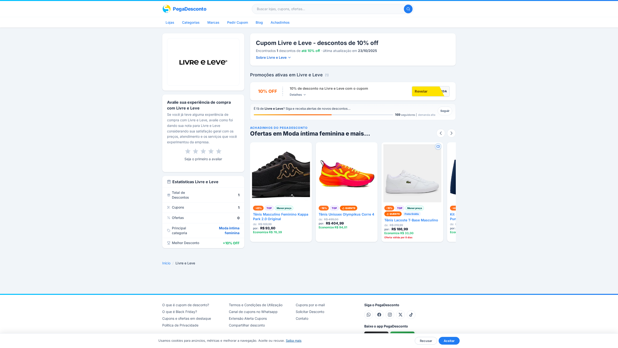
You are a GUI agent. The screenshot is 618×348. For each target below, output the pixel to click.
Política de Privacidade (180, 325)
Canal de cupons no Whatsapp (253, 312)
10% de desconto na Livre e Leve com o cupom (329, 88)
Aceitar (449, 341)
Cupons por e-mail (310, 305)
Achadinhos (280, 22)
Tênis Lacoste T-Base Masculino (411, 220)
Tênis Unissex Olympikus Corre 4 (346, 214)
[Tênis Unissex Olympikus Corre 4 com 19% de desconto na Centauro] (347, 173)
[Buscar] (408, 9)
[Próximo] (451, 133)
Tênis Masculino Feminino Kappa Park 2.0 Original (280, 216)
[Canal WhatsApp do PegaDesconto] (368, 314)
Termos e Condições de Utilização (255, 305)
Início (166, 263)
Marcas (213, 22)
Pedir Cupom (237, 22)
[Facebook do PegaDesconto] (379, 314)
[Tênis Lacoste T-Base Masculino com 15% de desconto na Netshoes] (412, 173)
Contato (302, 318)
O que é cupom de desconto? (185, 305)
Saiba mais (294, 340)
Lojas (170, 22)
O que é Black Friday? (179, 312)
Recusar (426, 341)
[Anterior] (440, 133)
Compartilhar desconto (247, 325)
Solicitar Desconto (310, 312)
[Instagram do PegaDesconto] (390, 314)
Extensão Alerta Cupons (248, 318)
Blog (259, 22)
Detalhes (296, 94)
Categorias (191, 22)
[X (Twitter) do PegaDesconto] (400, 314)
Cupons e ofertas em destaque (186, 318)
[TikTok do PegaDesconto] (411, 314)
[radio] (187, 151)
